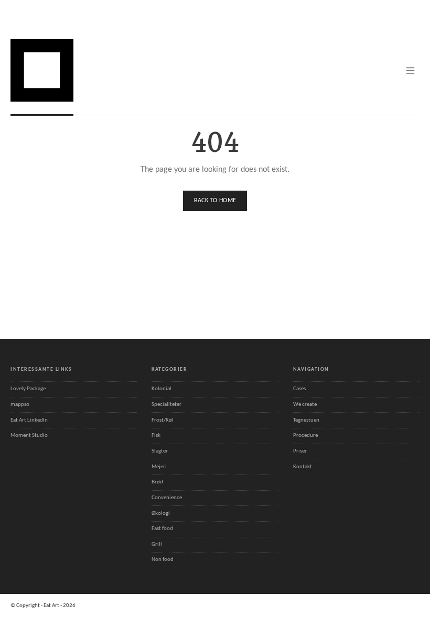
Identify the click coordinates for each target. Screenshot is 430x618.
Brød (157, 482)
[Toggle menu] (410, 70)
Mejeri (159, 467)
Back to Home (215, 200)
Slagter (160, 451)
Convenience (167, 498)
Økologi (161, 513)
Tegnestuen (306, 420)
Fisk (156, 435)
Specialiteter (166, 404)
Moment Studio (29, 435)
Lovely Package (28, 389)
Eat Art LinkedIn (29, 420)
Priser (300, 451)
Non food (163, 559)
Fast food (162, 529)
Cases (299, 389)
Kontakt (302, 467)
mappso (19, 404)
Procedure (305, 435)
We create (305, 404)
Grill (157, 544)
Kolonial (161, 389)
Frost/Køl (163, 420)
